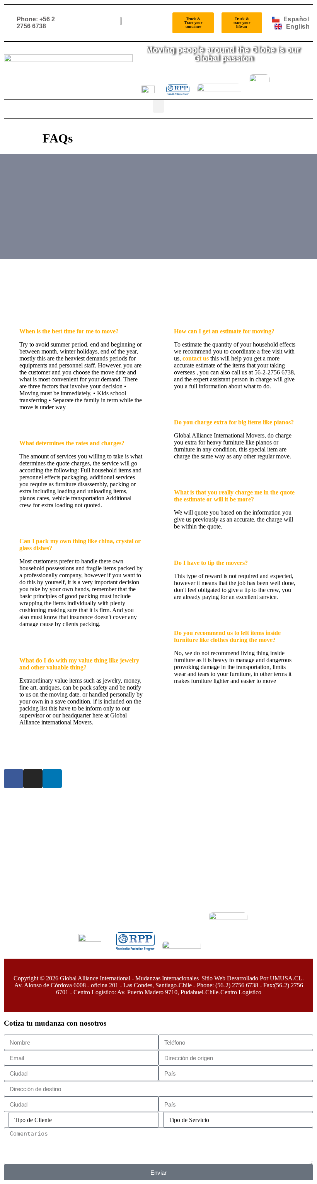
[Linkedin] (52, 778)
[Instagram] (33, 778)
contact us (195, 358)
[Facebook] (13, 778)
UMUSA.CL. (287, 978)
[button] (158, 106)
